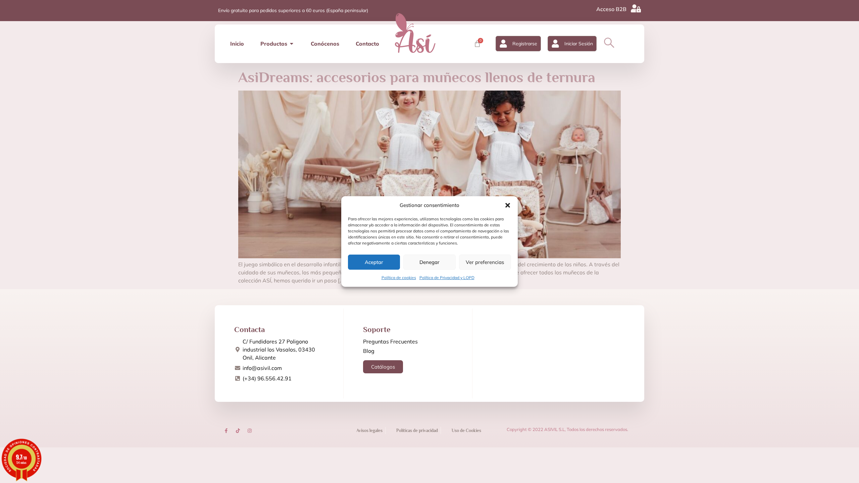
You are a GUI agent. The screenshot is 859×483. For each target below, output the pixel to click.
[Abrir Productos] (291, 44)
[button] (507, 205)
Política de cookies (399, 277)
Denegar (429, 262)
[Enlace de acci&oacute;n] (226, 430)
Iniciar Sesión (578, 44)
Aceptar (374, 262)
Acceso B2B (611, 9)
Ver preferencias (485, 262)
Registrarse (524, 44)
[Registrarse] (503, 44)
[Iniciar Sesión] (555, 44)
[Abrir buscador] (609, 43)
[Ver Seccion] (415, 33)
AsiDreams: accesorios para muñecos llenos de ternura (416, 77)
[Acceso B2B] (636, 8)
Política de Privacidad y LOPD (446, 277)
